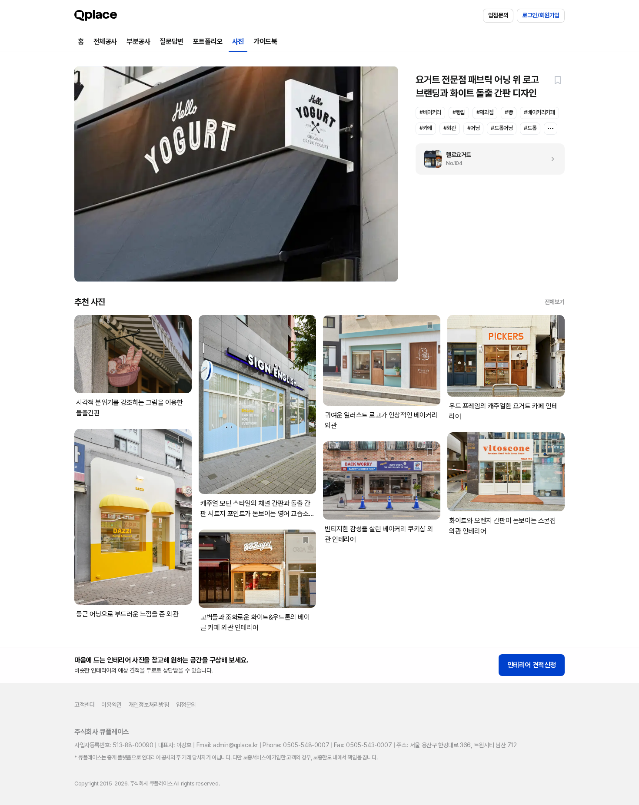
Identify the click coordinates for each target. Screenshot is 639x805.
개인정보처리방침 (149, 704)
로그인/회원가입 (540, 15)
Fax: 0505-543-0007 (363, 745)
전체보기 (555, 301)
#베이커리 (430, 112)
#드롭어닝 (502, 128)
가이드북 (265, 41)
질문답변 (171, 41)
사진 (238, 41)
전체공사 (105, 41)
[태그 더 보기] (550, 129)
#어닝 (473, 128)
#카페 (425, 128)
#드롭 (530, 128)
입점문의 (498, 15)
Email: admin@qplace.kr (227, 745)
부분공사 (138, 41)
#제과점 (484, 112)
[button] (558, 80)
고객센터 (84, 704)
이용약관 (111, 704)
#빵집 (459, 112)
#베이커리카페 (539, 112)
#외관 (449, 128)
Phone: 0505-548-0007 (296, 745)
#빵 (509, 112)
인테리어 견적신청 (531, 665)
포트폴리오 (208, 41)
